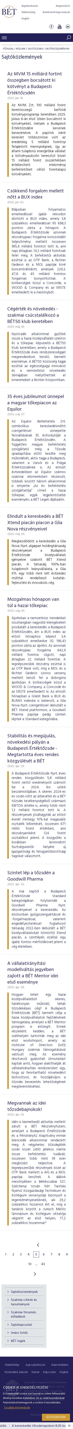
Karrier (36, 1372)
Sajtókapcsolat (21, 1325)
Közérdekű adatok (16, 1372)
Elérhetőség (28, 12)
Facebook (51, 26)
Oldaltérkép (12, 1365)
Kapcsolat (49, 1372)
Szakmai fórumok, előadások (23, 1314)
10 (29, 1264)
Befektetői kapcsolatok (56, 12)
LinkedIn (68, 26)
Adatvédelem (59, 1365)
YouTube (59, 26)
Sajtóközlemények (24, 1292)
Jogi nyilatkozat (35, 1365)
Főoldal (8, 49)
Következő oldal (35, 1274)
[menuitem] (12, 1365)
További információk (17, 1407)
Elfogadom (56, 1417)
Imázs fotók (19, 1333)
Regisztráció (63, 6)
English (25, 19)
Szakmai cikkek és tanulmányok (24, 1302)
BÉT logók (18, 1341)
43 (43, 1264)
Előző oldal (38, 1245)
